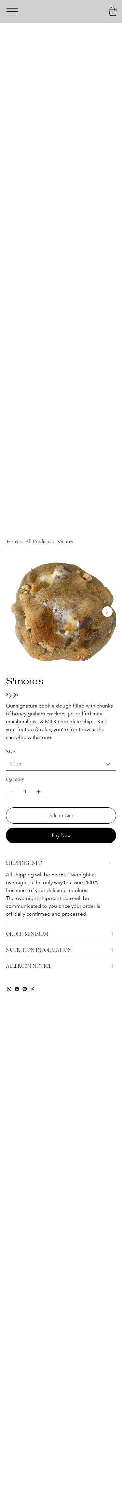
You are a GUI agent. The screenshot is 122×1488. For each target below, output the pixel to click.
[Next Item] (107, 611)
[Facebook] (17, 989)
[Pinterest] (24, 989)
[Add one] (38, 791)
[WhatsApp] (9, 989)
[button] (112, 11)
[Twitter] (32, 989)
